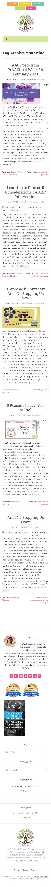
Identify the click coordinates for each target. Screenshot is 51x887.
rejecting (45, 276)
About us (25, 870)
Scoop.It (31, 8)
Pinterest (25, 4)
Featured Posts (16, 172)
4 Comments (36, 415)
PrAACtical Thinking (9, 174)
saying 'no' (45, 602)
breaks (45, 597)
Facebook (12, 4)
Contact (34, 870)
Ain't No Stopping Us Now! (25, 519)
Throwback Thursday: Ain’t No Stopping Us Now (25, 293)
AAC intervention (42, 273)
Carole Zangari (25, 79)
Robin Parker (26, 303)
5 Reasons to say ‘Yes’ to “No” (25, 407)
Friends (17, 870)
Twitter (20, 8)
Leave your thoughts (37, 79)
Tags (25, 744)
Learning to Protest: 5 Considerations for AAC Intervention (25, 192)
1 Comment (37, 527)
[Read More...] (23, 266)
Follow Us (25, 791)
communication (42, 502)
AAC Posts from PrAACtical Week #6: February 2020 (26, 69)
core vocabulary (42, 172)
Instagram (37, 4)
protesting (45, 174)
